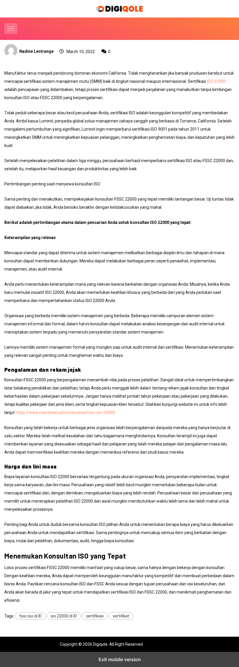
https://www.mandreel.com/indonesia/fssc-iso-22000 (65, 412)
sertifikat (121, 616)
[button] (11, 29)
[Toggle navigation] (10, 28)
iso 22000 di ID (64, 616)
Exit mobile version (120, 659)
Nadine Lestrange (36, 51)
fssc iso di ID (30, 616)
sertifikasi (95, 616)
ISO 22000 (216, 81)
